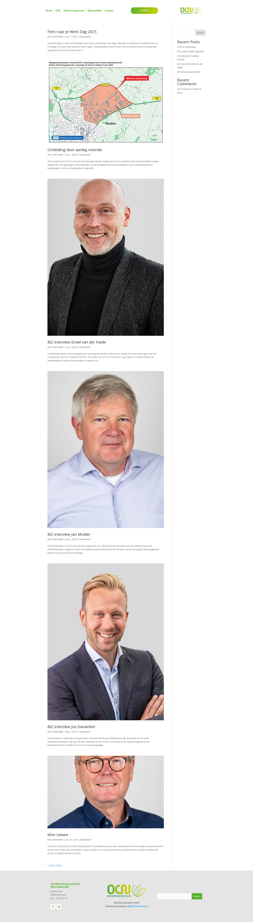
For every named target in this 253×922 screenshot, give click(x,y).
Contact (109, 11)
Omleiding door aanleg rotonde (74, 149)
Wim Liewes (57, 834)
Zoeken (200, 32)
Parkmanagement (74, 11)
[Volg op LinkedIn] (59, 906)
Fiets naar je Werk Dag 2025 (72, 31)
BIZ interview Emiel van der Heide (76, 342)
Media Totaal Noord (138, 906)
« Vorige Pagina (54, 865)
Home (49, 11)
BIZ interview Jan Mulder (68, 534)
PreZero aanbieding (186, 46)
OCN (57, 11)
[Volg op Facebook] (53, 906)
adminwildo (58, 36)
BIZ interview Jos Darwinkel (71, 726)
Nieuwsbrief (94, 11)
